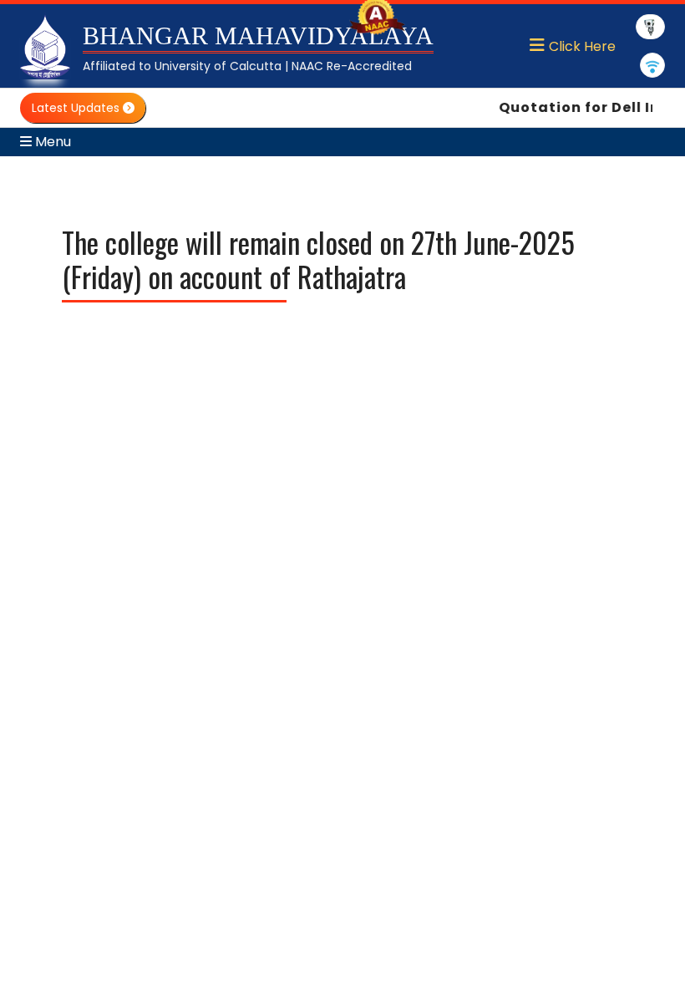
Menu (51, 141)
